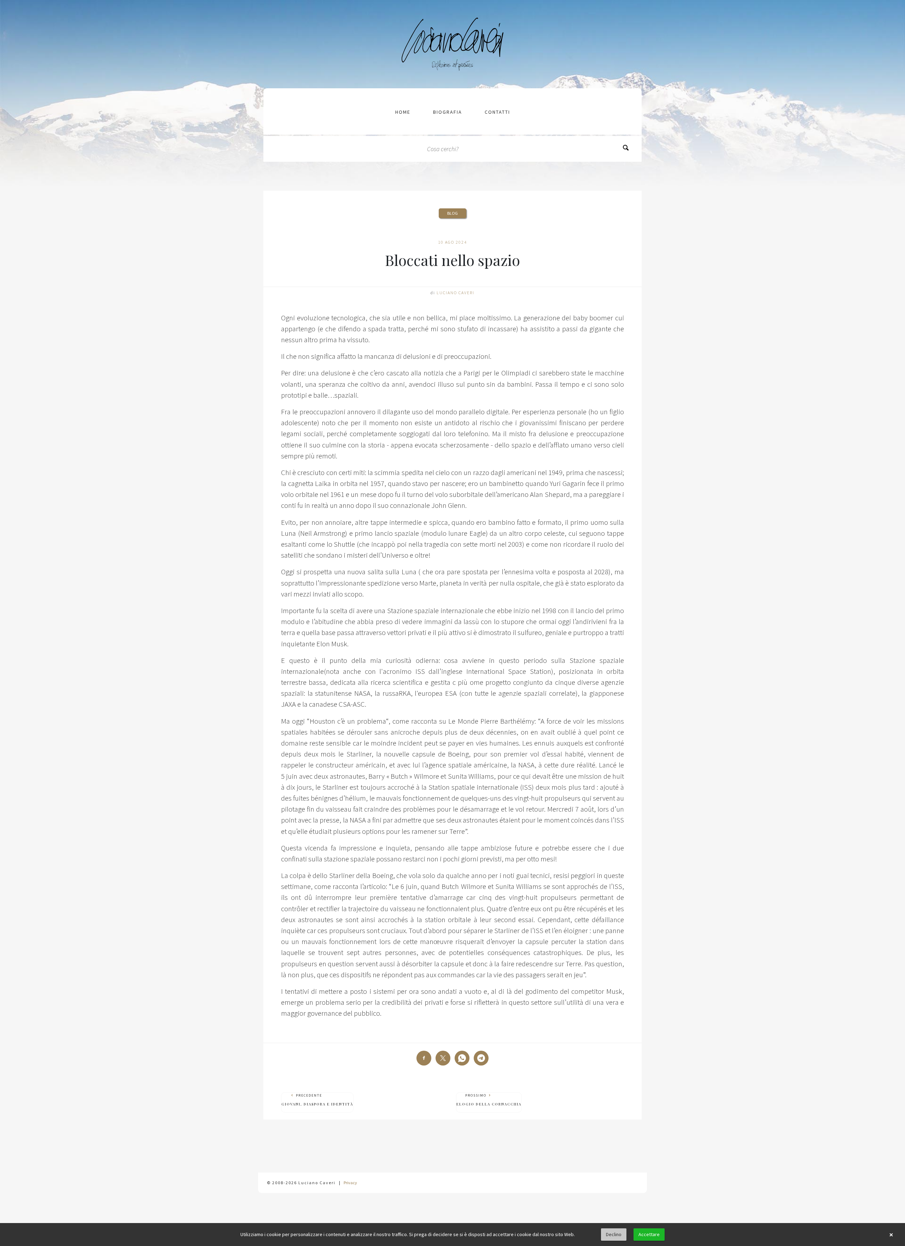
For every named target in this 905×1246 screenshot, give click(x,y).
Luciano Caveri (455, 292)
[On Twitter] (443, 1058)
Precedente (317, 1099)
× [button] (891, 1234)
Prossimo (488, 1099)
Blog (452, 213)
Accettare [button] (649, 1234)
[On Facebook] (423, 1058)
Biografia (447, 112)
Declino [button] (613, 1234)
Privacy (350, 1182)
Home (402, 112)
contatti (497, 112)
